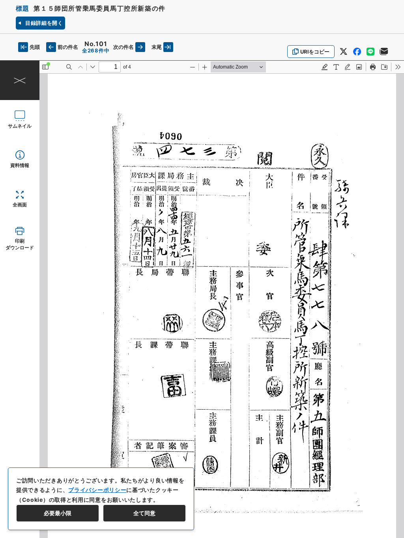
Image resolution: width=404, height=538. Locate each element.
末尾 (157, 47)
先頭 (35, 47)
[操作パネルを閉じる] (19, 80)
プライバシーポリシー (97, 489)
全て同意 (144, 513)
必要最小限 (57, 513)
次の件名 (123, 47)
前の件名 (68, 47)
